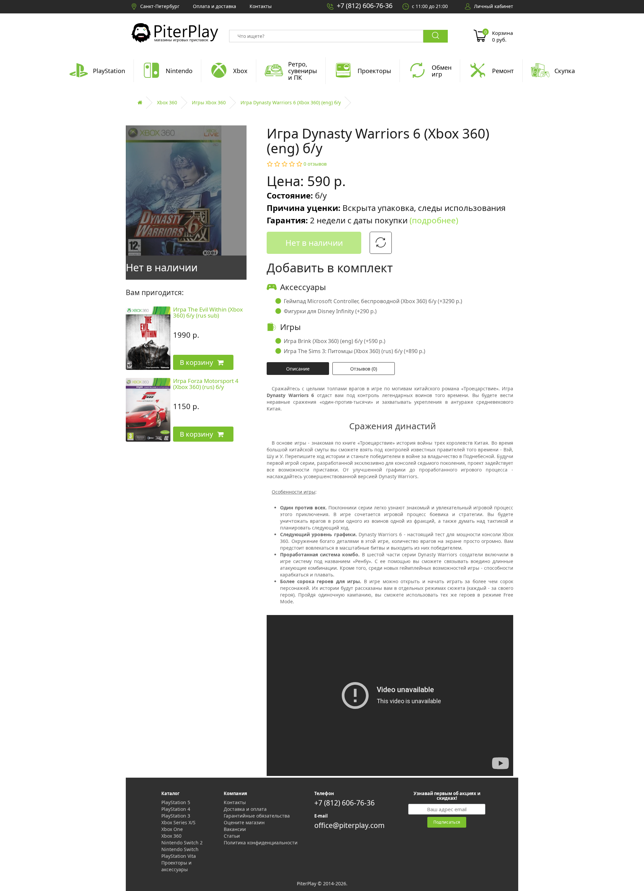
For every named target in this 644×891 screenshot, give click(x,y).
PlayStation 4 (175, 809)
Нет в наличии (314, 242)
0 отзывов (315, 164)
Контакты (235, 802)
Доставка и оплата (245, 809)
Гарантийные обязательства (257, 816)
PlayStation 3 (175, 816)
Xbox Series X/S (178, 822)
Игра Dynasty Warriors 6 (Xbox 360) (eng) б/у (290, 102)
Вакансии (235, 829)
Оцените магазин (244, 822)
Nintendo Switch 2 (182, 842)
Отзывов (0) (363, 369)
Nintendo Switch (180, 849)
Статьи (232, 836)
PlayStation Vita (178, 856)
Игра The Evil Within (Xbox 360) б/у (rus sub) (208, 313)
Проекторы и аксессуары (176, 866)
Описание (298, 369)
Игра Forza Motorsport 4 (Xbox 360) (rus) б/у (205, 384)
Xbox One (172, 829)
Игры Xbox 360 (209, 102)
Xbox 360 (167, 102)
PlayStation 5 (175, 802)
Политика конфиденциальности (261, 842)
